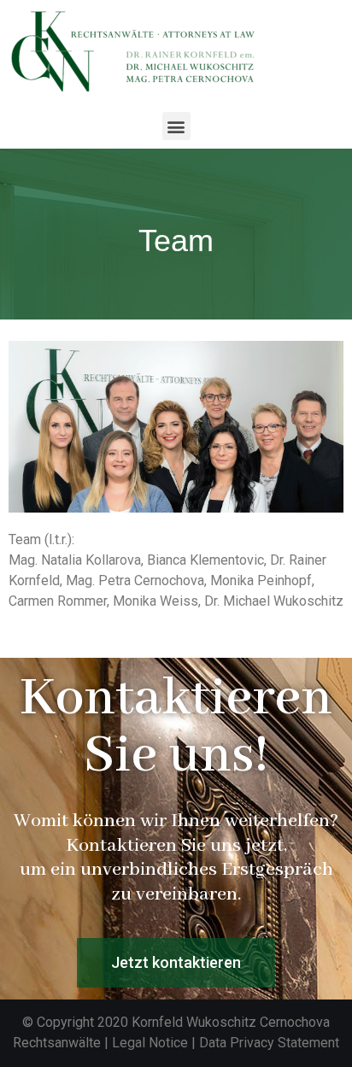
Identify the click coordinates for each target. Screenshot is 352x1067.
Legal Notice (150, 1043)
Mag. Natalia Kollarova (75, 560)
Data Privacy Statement (269, 1043)
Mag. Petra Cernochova (135, 580)
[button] (176, 126)
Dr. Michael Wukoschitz (273, 601)
